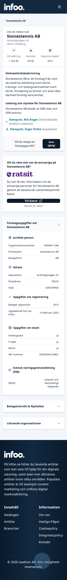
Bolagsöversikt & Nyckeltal (25, 406)
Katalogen (11, 515)
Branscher (11, 528)
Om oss (44, 515)
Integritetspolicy (51, 535)
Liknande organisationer (24, 423)
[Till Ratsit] (33, 174)
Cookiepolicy (48, 528)
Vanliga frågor (49, 522)
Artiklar (9, 522)
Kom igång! (51, 143)
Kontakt (44, 542)
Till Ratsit (31, 201)
